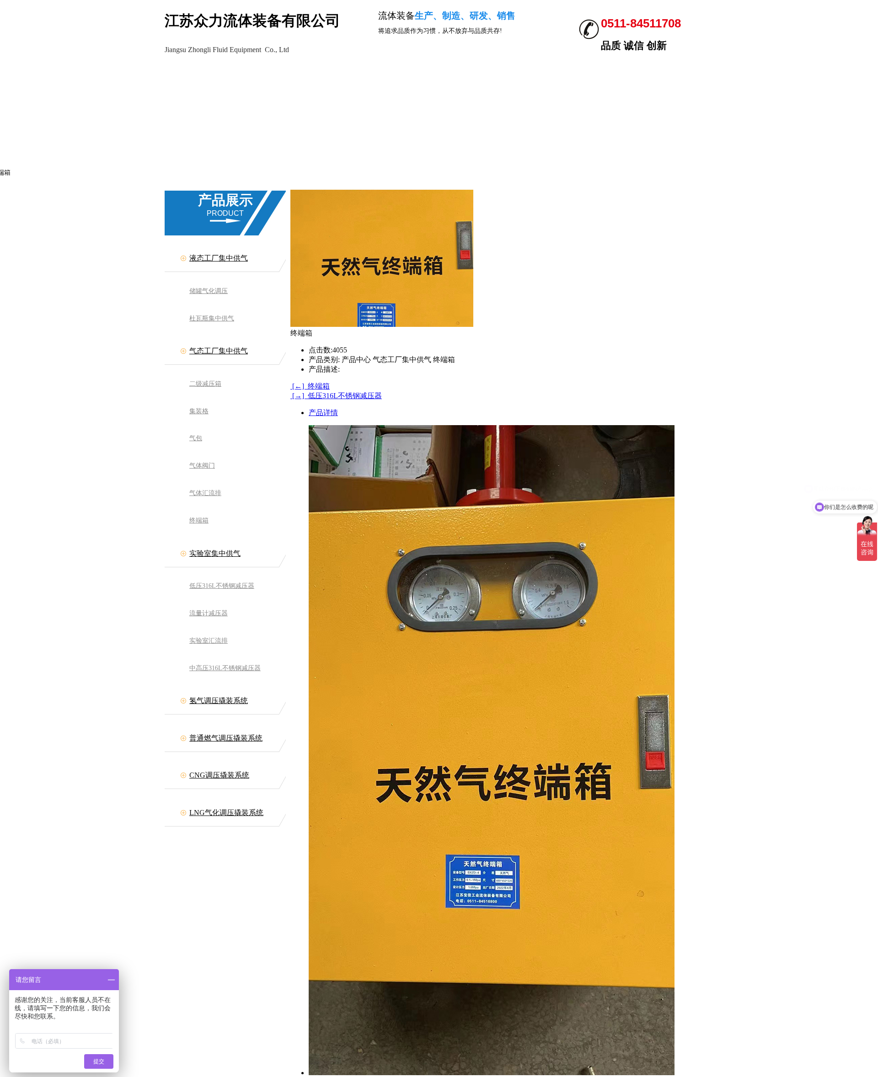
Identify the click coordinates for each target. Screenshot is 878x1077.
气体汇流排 (205, 493)
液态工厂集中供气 (218, 258)
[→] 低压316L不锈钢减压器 (336, 396)
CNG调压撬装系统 (219, 775)
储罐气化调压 (208, 291)
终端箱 (199, 520)
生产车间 (182, 71)
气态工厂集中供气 (218, 351)
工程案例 (260, 71)
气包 (195, 438)
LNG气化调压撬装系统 (226, 812)
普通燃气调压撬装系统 (225, 738)
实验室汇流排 (208, 640)
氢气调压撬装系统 (218, 700)
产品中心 (104, 71)
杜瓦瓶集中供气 (211, 318)
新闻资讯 (338, 71)
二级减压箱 (205, 383)
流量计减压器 (208, 613)
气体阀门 (202, 465)
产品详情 (323, 412)
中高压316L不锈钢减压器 (225, 668)
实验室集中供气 (215, 553)
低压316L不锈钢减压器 (221, 585)
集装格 (199, 411)
